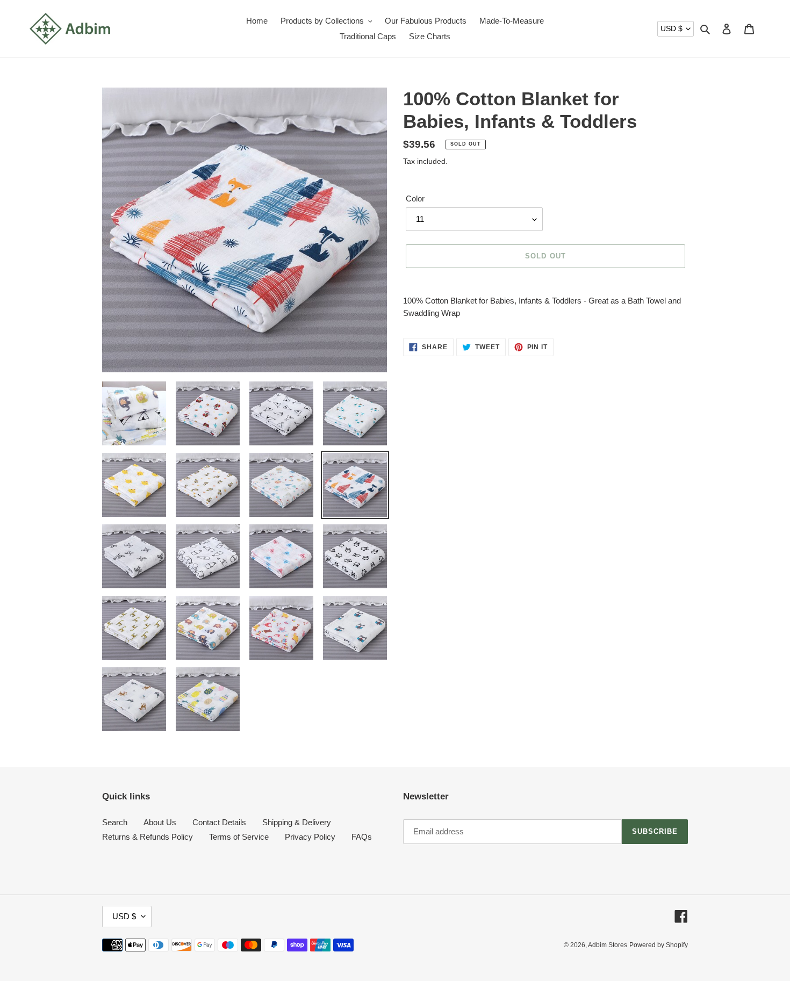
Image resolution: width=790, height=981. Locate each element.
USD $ (671, 28)
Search (114, 822)
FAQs (361, 836)
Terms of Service (239, 836)
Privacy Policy (310, 836)
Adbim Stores (607, 945)
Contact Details (219, 822)
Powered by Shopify (658, 945)
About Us (159, 822)
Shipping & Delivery (296, 822)
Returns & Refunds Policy (147, 836)
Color (415, 198)
